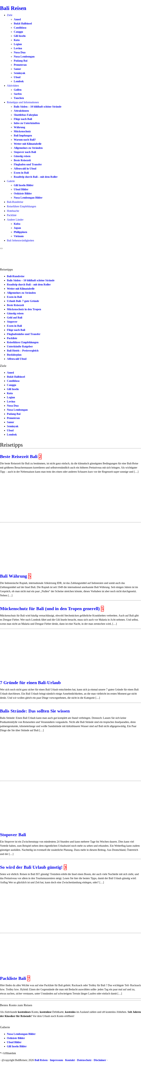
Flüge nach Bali (23, 119)
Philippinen (20, 232)
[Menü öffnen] (1, 248)
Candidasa (20, 27)
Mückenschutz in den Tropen (24, 309)
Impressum (56, 1060)
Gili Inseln (20, 35)
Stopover (12, 321)
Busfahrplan (14, 354)
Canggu (18, 31)
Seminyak (19, 73)
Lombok (19, 81)
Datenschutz (84, 1060)
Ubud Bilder (21, 189)
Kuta (17, 40)
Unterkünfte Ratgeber (20, 346)
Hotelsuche (13, 210)
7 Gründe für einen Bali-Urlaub (30, 682)
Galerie (11, 181)
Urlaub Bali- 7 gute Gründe (23, 301)
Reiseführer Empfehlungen (21, 206)
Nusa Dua (19, 52)
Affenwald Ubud (16, 358)
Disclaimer (100, 1060)
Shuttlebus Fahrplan (26, 114)
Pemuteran (20, 64)
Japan (17, 227)
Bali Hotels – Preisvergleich (23, 350)
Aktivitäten (13, 85)
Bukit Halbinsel (23, 23)
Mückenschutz (22, 131)
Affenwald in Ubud (25, 168)
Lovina (18, 48)
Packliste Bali (13, 978)
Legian (18, 44)
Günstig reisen (22, 156)
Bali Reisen (13, 8)
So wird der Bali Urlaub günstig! (31, 867)
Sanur (17, 68)
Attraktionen (21, 110)
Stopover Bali (13, 834)
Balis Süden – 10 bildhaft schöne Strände (37, 106)
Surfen (18, 93)
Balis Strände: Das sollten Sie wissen (35, 711)
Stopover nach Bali (25, 152)
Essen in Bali (21, 172)
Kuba (17, 223)
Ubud (17, 77)
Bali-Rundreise (15, 201)
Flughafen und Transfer (28, 164)
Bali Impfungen (23, 135)
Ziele (9, 15)
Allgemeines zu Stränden (28, 147)
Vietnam (19, 236)
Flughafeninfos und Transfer (23, 334)
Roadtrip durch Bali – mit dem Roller (36, 176)
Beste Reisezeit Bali (18, 456)
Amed (17, 19)
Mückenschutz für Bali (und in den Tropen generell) (50, 608)
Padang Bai (20, 60)
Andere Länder (15, 219)
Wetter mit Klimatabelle (27, 143)
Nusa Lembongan (24, 56)
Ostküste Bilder (23, 193)
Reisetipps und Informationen (23, 102)
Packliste (12, 215)
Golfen (17, 89)
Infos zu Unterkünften (27, 123)
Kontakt (70, 1060)
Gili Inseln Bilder (24, 185)
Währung (19, 127)
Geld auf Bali (14, 317)
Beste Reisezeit (22, 160)
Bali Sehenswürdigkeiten (20, 240)
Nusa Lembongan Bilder (28, 197)
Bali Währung (13, 576)
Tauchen (19, 98)
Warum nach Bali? (25, 139)
